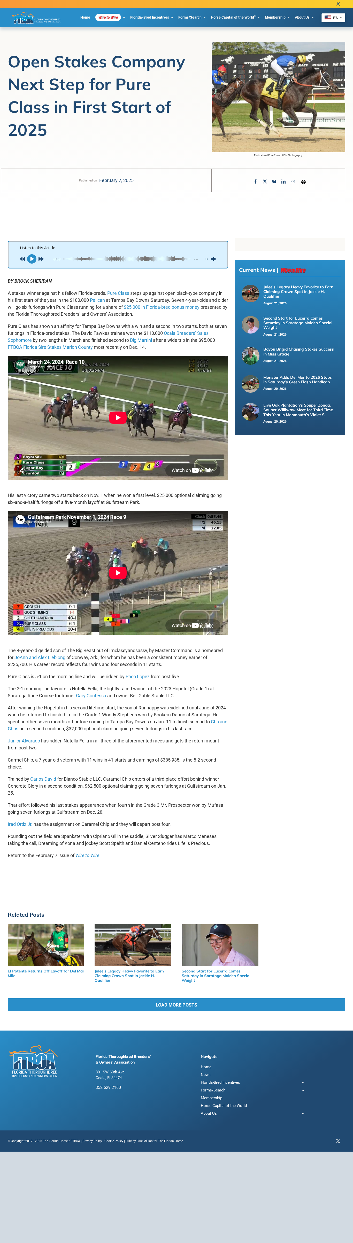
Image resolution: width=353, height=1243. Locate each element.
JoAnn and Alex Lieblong (39, 657)
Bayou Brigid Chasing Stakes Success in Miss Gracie (298, 351)
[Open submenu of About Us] (302, 1114)
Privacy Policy (92, 1141)
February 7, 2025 (116, 180)
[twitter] (338, 4)
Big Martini (141, 340)
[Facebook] (255, 181)
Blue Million (145, 1141)
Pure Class (118, 293)
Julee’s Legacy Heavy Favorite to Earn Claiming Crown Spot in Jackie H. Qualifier (298, 291)
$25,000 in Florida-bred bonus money (161, 307)
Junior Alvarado (24, 740)
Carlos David (43, 779)
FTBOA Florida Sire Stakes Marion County (50, 347)
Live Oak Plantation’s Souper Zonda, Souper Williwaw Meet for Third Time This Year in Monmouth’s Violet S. (298, 410)
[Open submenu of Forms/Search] (302, 1091)
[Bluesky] (274, 181)
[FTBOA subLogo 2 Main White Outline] (36, 12)
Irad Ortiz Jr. (20, 824)
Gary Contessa (91, 695)
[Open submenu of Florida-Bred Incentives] (302, 1083)
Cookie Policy (113, 1141)
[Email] (292, 181)
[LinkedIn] (283, 181)
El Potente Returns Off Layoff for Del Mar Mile (46, 973)
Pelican (97, 300)
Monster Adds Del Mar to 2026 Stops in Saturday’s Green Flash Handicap (297, 379)
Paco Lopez (138, 676)
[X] (265, 181)
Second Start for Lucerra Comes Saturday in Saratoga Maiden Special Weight (297, 323)
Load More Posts (176, 1005)
